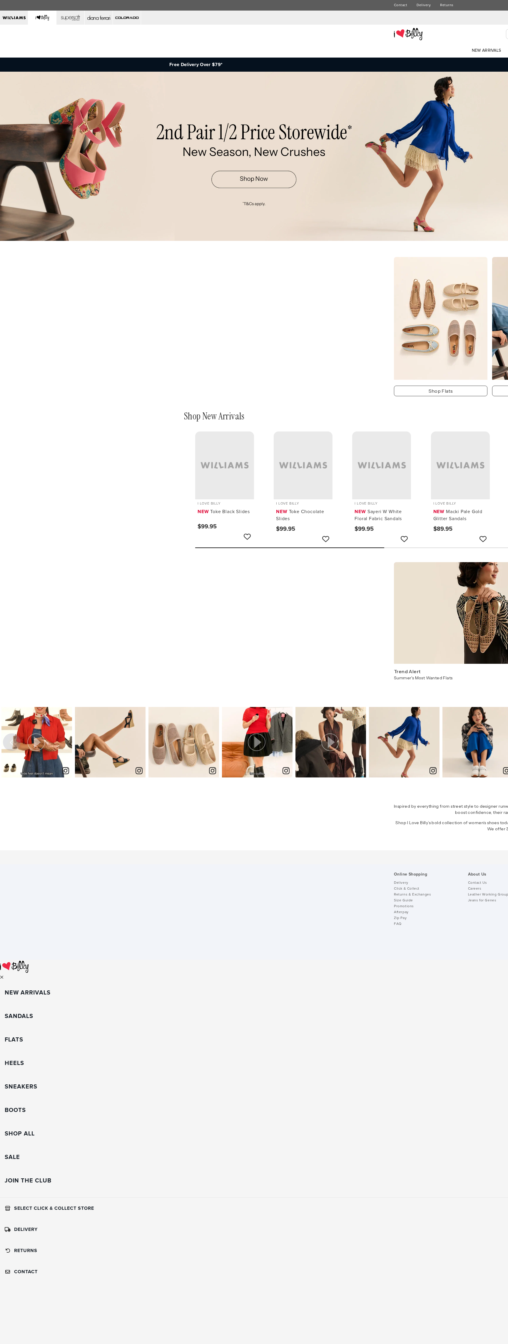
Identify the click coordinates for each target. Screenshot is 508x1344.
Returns (446, 5)
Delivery (424, 5)
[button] (36, 742)
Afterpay (401, 912)
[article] (36, 742)
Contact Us (477, 883)
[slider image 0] (254, 239)
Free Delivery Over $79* (196, 64)
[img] (110, 742)
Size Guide (403, 900)
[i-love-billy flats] (440, 318)
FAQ (398, 924)
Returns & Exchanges (412, 894)
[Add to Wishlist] (247, 536)
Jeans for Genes (482, 900)
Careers (475, 889)
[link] (139, 771)
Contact (400, 5)
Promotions (404, 906)
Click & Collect (407, 889)
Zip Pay (400, 918)
